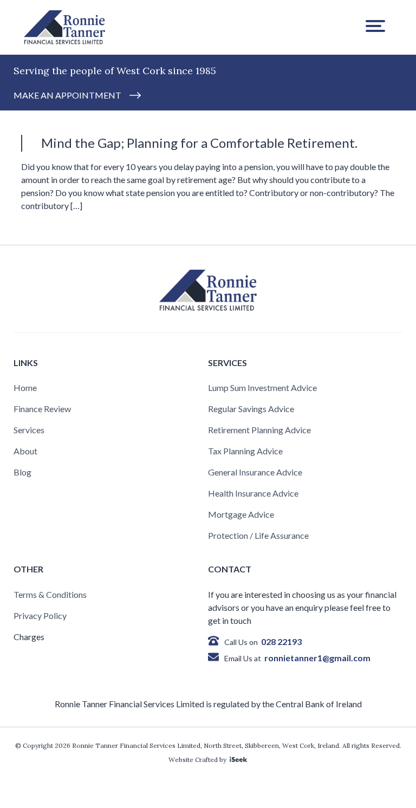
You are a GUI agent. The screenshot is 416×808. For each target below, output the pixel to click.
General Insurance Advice (255, 472)
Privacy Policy (40, 615)
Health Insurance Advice (253, 493)
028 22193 (281, 641)
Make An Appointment (67, 95)
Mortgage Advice (241, 514)
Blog (22, 472)
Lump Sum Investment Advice (262, 387)
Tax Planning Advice (245, 451)
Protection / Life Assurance (258, 535)
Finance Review (42, 408)
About (25, 451)
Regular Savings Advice (251, 408)
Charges (29, 636)
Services (29, 430)
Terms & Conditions (50, 594)
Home (25, 387)
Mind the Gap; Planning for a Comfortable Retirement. (199, 143)
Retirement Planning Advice (259, 430)
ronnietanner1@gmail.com (317, 658)
